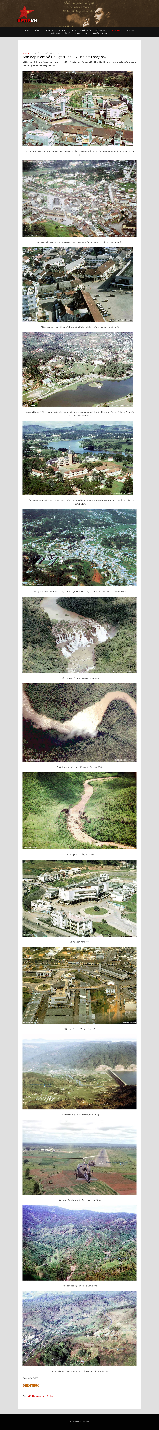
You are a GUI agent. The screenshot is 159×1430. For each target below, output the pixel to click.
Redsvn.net (85, 1422)
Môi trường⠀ (101, 30)
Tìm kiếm (95, 33)
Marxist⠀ (131, 30)
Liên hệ (105, 33)
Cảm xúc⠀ (68, 33)
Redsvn (27, 30)
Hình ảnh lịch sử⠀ (41, 53)
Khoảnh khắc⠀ (117, 30)
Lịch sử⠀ (73, 30)
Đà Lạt (50, 1396)
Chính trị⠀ (49, 30)
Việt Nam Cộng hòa (37, 1396)
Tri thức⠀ (62, 30)
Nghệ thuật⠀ (86, 30)
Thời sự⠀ (38, 30)
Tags (86, 33)
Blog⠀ (78, 33)
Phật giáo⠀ (56, 33)
